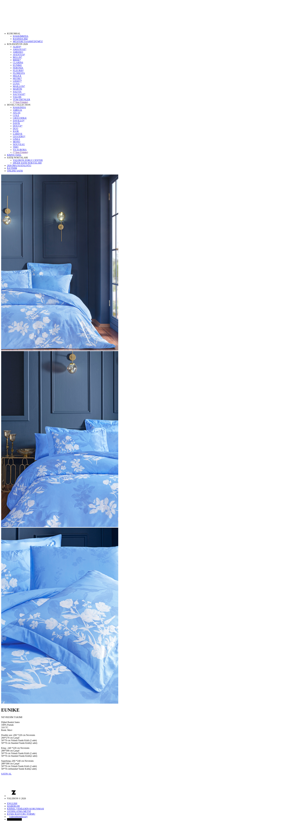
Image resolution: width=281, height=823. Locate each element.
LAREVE (17, 134)
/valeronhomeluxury (18, 816)
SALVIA (17, 91)
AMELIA (17, 110)
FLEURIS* (18, 70)
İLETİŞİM (12, 168)
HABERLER (13, 806)
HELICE (17, 75)
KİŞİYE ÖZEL (14, 155)
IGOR (16, 131)
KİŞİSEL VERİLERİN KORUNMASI (25, 808)
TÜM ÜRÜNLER (21, 99)
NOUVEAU (19, 144)
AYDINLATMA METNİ (19, 811)
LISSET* (17, 81)
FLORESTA (19, 73)
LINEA (16, 139)
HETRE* (17, 78)
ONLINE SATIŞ (15, 171)
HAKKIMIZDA (20, 36)
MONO (16, 141)
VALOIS (17, 97)
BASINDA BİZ (20, 39)
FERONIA (18, 68)
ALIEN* (17, 46)
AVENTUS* (19, 54)
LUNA (16, 83)
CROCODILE (20, 118)
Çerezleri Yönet (14, 819)
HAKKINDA (19, 107)
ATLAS (16, 112)
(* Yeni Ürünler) (20, 102)
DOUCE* (17, 126)
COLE (16, 115)
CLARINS (18, 62)
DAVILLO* (18, 120)
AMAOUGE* (19, 49)
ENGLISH (12, 803)
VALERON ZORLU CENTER (28, 160)
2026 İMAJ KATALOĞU (19, 165)
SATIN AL (6, 774)
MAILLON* (19, 86)
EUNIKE (17, 65)
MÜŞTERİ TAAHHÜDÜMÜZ (28, 41)
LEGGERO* (19, 136)
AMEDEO (18, 52)
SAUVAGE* (19, 94)
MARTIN (17, 89)
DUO (15, 128)
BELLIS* (17, 57)
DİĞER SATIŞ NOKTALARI (27, 163)
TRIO (15, 147)
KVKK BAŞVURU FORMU (21, 814)
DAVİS (16, 123)
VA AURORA (20, 149)
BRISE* (17, 60)
